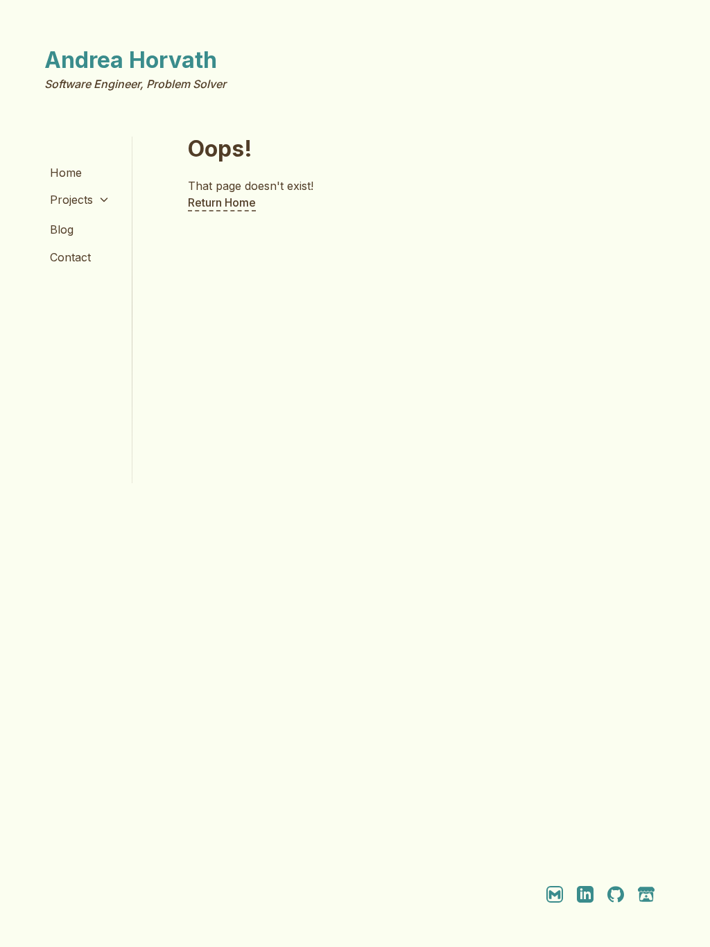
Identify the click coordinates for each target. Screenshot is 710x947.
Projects (71, 200)
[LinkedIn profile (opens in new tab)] (585, 894)
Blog (61, 229)
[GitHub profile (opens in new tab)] (615, 894)
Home (66, 173)
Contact (70, 257)
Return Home (222, 202)
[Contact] (554, 894)
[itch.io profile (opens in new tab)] (646, 894)
